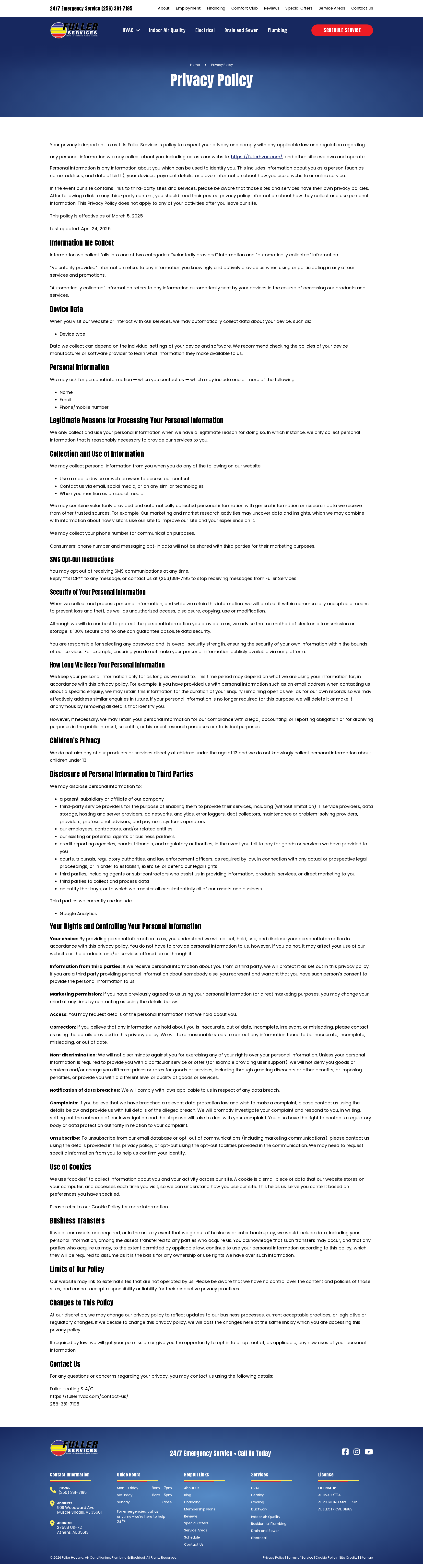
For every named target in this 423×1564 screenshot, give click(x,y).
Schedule (192, 1537)
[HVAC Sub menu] (139, 30)
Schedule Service (342, 30)
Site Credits (348, 1557)
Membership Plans (199, 1509)
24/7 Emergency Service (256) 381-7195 (91, 8)
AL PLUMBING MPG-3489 (338, 1502)
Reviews (271, 8)
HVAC (128, 30)
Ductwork (259, 1509)
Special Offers (299, 8)
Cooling (257, 1502)
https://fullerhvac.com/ (256, 157)
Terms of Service (300, 1557)
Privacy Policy (273, 1557)
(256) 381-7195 (73, 1492)
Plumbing (277, 30)
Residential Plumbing (268, 1523)
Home (195, 64)
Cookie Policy (326, 1557)
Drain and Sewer (241, 30)
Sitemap (366, 1557)
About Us (191, 1487)
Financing (216, 8)
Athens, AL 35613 (72, 1532)
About (164, 8)
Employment (188, 8)
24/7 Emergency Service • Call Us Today (220, 1453)
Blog (187, 1495)
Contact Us (362, 8)
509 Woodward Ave (75, 1507)
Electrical (205, 30)
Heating (257, 1495)
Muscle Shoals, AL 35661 (79, 1512)
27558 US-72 (69, 1527)
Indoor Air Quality (167, 30)
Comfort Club (244, 8)
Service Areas (332, 8)
